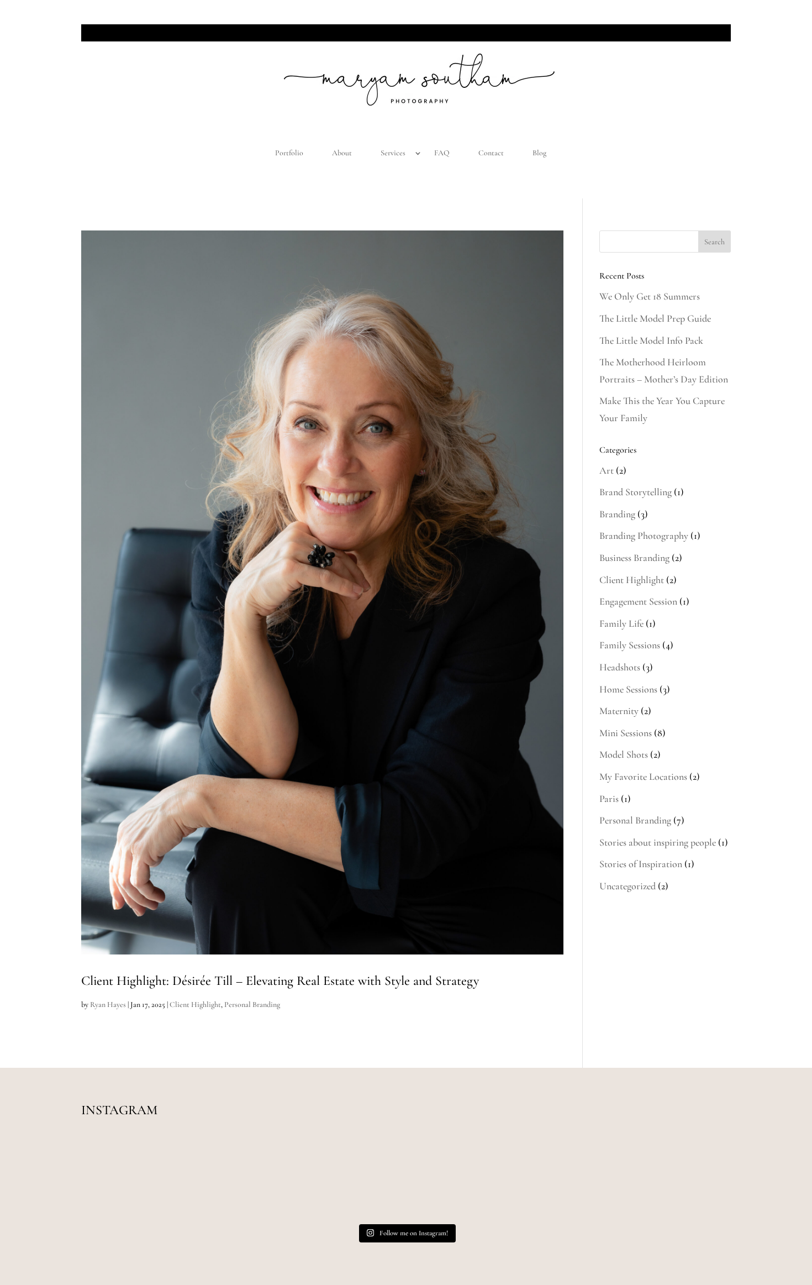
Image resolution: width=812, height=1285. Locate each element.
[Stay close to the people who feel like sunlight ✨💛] (666, 1178)
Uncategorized (627, 886)
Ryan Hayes (108, 1004)
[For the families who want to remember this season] (146, 1178)
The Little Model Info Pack (651, 340)
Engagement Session (638, 601)
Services (393, 153)
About (342, 153)
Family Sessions (629, 645)
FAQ (442, 153)
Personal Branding (252, 1004)
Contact (491, 153)
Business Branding (634, 558)
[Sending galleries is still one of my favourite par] (536, 1178)
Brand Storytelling (635, 492)
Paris (609, 799)
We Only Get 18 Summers (649, 296)
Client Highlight (195, 1004)
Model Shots (623, 754)
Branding (617, 514)
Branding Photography (643, 535)
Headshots (619, 667)
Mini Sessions (625, 733)
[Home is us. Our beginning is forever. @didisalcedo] (276, 1178)
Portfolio (289, 153)
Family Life (621, 623)
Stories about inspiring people (657, 842)
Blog (539, 153)
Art (606, 470)
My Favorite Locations (643, 776)
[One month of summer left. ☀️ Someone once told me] (406, 1178)
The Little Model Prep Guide (655, 318)
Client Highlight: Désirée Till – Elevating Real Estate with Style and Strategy (280, 981)
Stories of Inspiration (640, 864)
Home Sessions (628, 689)
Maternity (619, 711)
